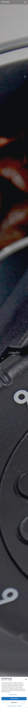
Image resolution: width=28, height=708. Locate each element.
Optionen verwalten (13, 694)
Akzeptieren (14, 698)
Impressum (19, 705)
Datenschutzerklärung (11, 705)
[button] (26, 679)
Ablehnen (14, 702)
